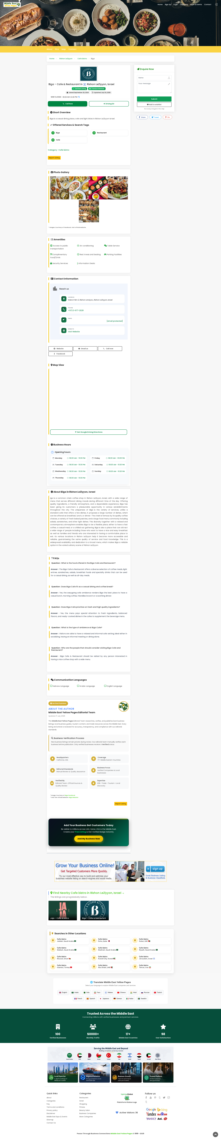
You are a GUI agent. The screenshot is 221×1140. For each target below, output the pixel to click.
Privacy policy (52, 1110)
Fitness (82, 1107)
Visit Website (74, 331)
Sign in (216, 4)
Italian (131, 998)
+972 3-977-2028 (76, 310)
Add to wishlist (155, 104)
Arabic (76, 992)
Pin (168, 117)
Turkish (159, 992)
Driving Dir (110, 104)
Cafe (58, 140)
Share (143, 117)
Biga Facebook (70, 795)
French (79, 998)
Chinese (123, 992)
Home (160, 4)
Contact (207, 4)
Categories (51, 1101)
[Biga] (60, 190)
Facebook (61, 354)
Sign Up (168, 4)
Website (60, 348)
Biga (58, 133)
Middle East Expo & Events (57, 1116)
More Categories (86, 1116)
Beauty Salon (84, 1110)
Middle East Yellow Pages (121, 1133)
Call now (109, 348)
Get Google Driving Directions (89, 432)
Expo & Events (196, 4)
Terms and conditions (55, 1107)
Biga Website (73, 797)
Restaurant (102, 133)
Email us (84, 348)
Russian (146, 992)
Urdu (87, 992)
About (49, 49)
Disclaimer (51, 1113)
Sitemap (50, 1120)
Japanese (106, 998)
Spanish (92, 998)
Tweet (156, 117)
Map (64, 49)
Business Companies (87, 1113)
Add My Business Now (88, 838)
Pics (57, 49)
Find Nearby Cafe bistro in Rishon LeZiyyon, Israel (86, 893)
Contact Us (51, 1123)
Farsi (98, 992)
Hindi (135, 992)
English (64, 992)
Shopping (83, 1104)
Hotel (81, 1101)
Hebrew (110, 992)
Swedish (143, 998)
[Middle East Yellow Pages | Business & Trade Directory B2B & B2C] (12, 4)
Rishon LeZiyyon (65, 58)
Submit (154, 99)
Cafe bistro (82, 58)
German (119, 998)
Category (184, 4)
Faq (48, 1104)
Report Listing (54, 158)
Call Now (69, 104)
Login (175, 4)
